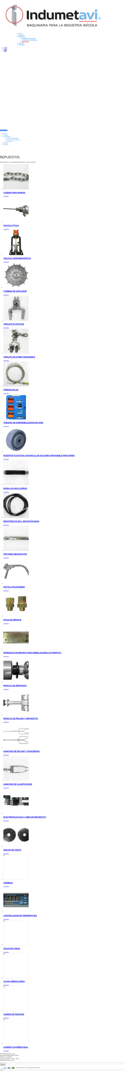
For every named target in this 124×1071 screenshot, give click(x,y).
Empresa (5, 135)
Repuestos (10, 141)
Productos (6, 136)
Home (5, 133)
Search (3, 1065)
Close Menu (3, 130)
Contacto (5, 144)
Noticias (5, 143)
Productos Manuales (12, 138)
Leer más (6, 196)
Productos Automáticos (13, 139)
